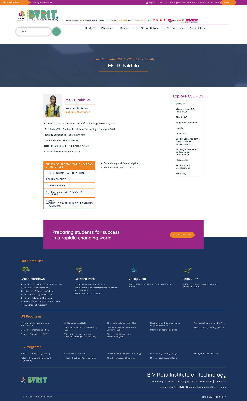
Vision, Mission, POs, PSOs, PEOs (186, 110)
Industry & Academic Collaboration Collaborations (186, 152)
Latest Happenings (11, 2)
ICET (108, 20)
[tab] (69, 165)
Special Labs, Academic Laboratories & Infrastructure (188, 141)
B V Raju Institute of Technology (186, 374)
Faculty (179, 128)
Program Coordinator (187, 122)
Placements (182, 160)
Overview (180, 103)
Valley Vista (137, 279)
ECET (114, 20)
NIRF (150, 20)
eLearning (181, 173)
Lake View (190, 279)
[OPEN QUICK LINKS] (204, 28)
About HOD (181, 117)
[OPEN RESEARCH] (133, 28)
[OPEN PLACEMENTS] (182, 28)
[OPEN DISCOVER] (113, 28)
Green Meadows (33, 279)
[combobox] (33, 31)
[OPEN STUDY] (94, 28)
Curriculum (181, 133)
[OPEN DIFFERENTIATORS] (160, 28)
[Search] (56, 31)
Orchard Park (85, 279)
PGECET (131, 20)
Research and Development (183, 166)
